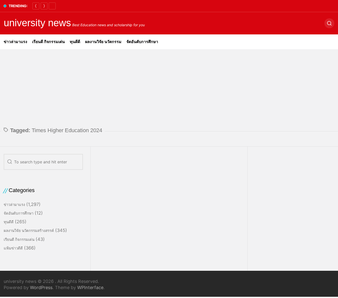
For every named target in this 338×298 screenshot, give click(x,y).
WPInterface (90, 287)
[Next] (44, 5)
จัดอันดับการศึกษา (142, 42)
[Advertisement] (169, 86)
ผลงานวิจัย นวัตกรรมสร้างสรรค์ (29, 230)
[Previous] (35, 5)
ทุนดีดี (75, 42)
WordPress (41, 287)
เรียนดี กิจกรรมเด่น (48, 42)
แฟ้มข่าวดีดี (13, 248)
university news (37, 22)
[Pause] (52, 5)
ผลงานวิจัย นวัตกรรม (103, 42)
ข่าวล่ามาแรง (15, 42)
